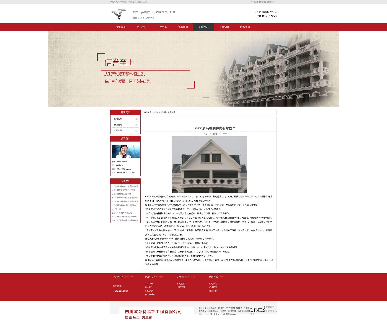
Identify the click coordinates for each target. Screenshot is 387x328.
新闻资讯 (203, 27)
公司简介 (181, 283)
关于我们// (182, 277)
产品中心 (162, 27)
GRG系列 (149, 291)
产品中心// (150, 277)
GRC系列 (149, 283)
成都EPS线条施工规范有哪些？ (126, 198)
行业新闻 (118, 125)
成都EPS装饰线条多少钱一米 (125, 217)
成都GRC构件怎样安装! (123, 213)
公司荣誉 (181, 287)
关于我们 (254, 2)
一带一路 (117, 209)
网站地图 (263, 2)
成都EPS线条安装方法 (122, 194)
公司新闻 (118, 119)
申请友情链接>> (270, 307)
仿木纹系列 (150, 294)
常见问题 (118, 130)
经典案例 (183, 27)
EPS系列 (148, 287)
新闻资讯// (214, 277)
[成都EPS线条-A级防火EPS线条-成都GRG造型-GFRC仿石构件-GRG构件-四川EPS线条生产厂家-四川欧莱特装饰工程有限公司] (118, 19)
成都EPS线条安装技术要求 (124, 190)
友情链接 (269, 311)
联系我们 (271, 2)
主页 (155, 112)
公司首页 (121, 27)
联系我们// (118, 277)
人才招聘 (224, 27)
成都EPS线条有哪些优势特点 (125, 205)
